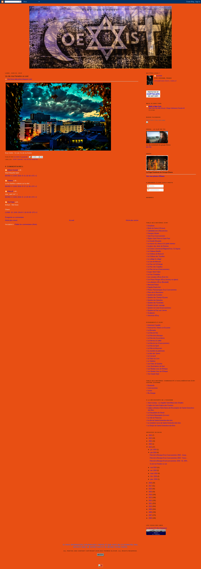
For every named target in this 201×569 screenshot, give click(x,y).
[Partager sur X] (37, 157)
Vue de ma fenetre (31, 159)
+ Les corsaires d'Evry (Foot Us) (157, 277)
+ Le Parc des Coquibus (154, 267)
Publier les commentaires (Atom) (26, 224)
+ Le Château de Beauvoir (155, 254)
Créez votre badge (160, 120)
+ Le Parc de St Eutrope (154, 264)
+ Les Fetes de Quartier (154, 364)
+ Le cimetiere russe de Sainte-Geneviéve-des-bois (163, 423)
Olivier (159, 75)
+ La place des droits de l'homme (157, 246)
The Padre (10, 202)
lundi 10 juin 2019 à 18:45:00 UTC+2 (21, 212)
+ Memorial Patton (152, 285)
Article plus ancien (132, 220)
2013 (150, 497)
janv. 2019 (154, 479)
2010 (150, 506)
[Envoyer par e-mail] (33, 157)
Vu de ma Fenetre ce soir (158, 464)
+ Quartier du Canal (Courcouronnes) (158, 308)
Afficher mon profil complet (165, 81)
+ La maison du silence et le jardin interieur (160, 243)
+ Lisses (149, 390)
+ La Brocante (151, 330)
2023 (150, 438)
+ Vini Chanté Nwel (152, 374)
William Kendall (12, 170)
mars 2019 (154, 473)
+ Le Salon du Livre (152, 358)
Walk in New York (155, 106)
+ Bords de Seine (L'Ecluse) (155, 228)
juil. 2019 (153, 449)
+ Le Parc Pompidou (153, 274)
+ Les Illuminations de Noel (155, 366)
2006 (150, 518)
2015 (150, 492)
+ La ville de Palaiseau (154, 418)
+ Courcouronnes (152, 388)
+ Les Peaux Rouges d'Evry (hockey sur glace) (162, 279)
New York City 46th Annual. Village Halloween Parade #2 (167, 108)
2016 (150, 489)
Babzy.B (10, 191)
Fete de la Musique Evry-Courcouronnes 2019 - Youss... (169, 458)
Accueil (71, 220)
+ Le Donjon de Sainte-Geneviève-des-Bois (160, 425)
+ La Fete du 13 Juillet (153, 341)
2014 (150, 494)
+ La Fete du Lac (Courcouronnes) (157, 343)
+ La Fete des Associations (155, 338)
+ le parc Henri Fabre (153, 272)
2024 (150, 435)
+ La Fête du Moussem (154, 348)
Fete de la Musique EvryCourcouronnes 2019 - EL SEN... (169, 461)
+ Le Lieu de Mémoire (153, 262)
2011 (150, 503)
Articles (151, 186)
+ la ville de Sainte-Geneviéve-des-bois (159, 420)
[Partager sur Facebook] (39, 157)
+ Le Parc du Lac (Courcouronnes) (157, 269)
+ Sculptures (150, 313)
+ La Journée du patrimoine (155, 351)
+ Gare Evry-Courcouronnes (155, 236)
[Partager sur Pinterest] (42, 157)
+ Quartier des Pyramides (155, 303)
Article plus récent (11, 220)
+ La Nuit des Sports (153, 353)
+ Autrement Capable (153, 325)
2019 (150, 447)
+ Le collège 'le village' (153, 259)
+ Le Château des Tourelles (155, 256)
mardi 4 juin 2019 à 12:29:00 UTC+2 (21, 197)
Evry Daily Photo (100, 10)
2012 (150, 500)
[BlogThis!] (35, 157)
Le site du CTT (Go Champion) (156, 528)
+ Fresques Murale (152, 233)
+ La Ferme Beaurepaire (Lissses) (157, 415)
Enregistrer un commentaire (14, 217)
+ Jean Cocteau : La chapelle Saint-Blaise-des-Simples (164, 403)
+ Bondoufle (150, 385)
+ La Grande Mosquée (153, 241)
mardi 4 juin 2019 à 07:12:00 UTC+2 (21, 186)
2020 (150, 444)
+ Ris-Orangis (151, 393)
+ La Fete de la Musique (154, 335)
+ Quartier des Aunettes (154, 295)
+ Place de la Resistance (154, 292)
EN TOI (148, 147)
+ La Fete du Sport (152, 346)
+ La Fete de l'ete (152, 333)
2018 (150, 483)
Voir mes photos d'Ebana (155, 176)
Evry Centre (18, 159)
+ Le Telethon (150, 361)
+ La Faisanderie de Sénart (155, 413)
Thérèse (10, 181)
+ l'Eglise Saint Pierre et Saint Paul (158, 238)
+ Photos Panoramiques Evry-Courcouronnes (161, 290)
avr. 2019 (153, 470)
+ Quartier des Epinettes (154, 300)
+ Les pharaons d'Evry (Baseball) (157, 282)
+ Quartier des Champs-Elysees (157, 297)
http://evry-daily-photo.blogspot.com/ (19, 79)
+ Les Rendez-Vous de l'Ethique (157, 371)
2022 (150, 441)
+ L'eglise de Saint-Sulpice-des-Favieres (159, 405)
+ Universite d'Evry (152, 315)
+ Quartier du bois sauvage (155, 305)
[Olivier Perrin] (147, 123)
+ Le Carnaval (151, 356)
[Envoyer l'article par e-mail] (30, 157)
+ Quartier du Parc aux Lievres (156, 310)
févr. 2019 (153, 476)
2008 (150, 512)
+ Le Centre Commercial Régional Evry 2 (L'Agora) (163, 249)
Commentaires (154, 190)
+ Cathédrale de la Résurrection (157, 231)
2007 (150, 515)
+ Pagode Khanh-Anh (153, 287)
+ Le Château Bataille (153, 251)
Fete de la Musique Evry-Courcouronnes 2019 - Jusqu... (169, 455)
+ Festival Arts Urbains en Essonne (158, 328)
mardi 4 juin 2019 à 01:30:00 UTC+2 (21, 176)
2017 (150, 486)
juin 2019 (153, 452)
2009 (150, 509)
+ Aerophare (150, 226)
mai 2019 (153, 467)
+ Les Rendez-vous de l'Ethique (157, 369)
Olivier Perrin (150, 120)
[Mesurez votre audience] (100, 566)
